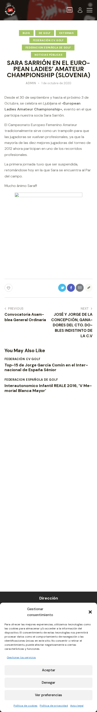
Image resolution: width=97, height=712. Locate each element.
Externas (66, 33)
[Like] (9, 288)
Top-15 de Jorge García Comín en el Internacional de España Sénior (46, 368)
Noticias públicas (48, 54)
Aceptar (48, 670)
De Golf (45, 33)
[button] (90, 612)
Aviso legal (76, 705)
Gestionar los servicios (21, 657)
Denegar (48, 682)
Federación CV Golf (48, 40)
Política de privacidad (54, 705)
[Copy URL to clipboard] (88, 288)
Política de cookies (25, 705)
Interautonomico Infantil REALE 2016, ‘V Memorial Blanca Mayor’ (48, 388)
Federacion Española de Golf (48, 47)
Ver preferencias (48, 695)
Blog (26, 33)
